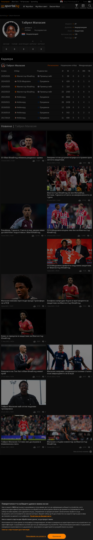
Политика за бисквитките (40, 516)
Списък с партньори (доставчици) (15, 530)
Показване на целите (36, 536)
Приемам (57, 536)
